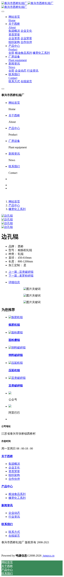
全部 (11, 52)
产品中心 (14, 128)
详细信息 (14, 282)
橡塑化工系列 (17, 209)
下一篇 (21, 275)
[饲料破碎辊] (17, 347)
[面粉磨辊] (16, 332)
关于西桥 (14, 115)
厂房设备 (14, 140)
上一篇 (21, 271)
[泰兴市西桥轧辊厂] (32, 5)
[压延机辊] (16, 362)
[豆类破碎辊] (17, 377)
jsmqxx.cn (48, 555)
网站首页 (14, 102)
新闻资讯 (14, 153)
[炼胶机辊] (16, 317)
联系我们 (14, 166)
